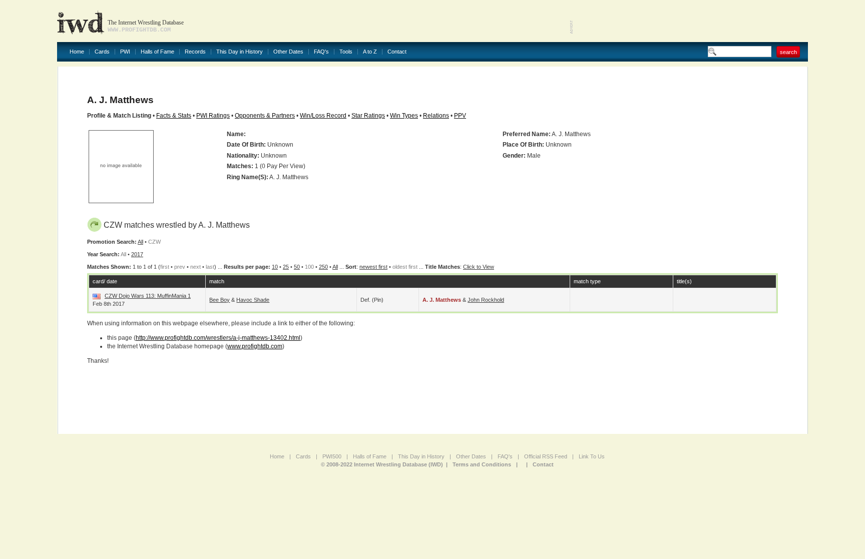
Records (195, 52)
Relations (436, 115)
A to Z (370, 52)
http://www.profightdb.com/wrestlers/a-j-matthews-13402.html (218, 337)
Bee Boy (219, 300)
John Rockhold (486, 300)
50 (297, 267)
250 (323, 267)
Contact (396, 52)
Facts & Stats (173, 115)
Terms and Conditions (482, 464)
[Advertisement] (691, 20)
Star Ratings (368, 115)
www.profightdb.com (254, 346)
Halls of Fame (157, 52)
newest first (373, 267)
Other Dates (288, 52)
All (140, 242)
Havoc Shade (252, 300)
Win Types (404, 115)
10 (275, 267)
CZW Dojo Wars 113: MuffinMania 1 (148, 296)
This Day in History (239, 52)
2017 (137, 254)
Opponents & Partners (265, 115)
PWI (125, 52)
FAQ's (321, 52)
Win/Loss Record (323, 115)
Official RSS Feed (545, 456)
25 (286, 267)
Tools (345, 52)
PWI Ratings (213, 115)
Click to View (478, 267)
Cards (102, 52)
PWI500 (331, 456)
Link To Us (592, 456)
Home (77, 52)
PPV (460, 115)
